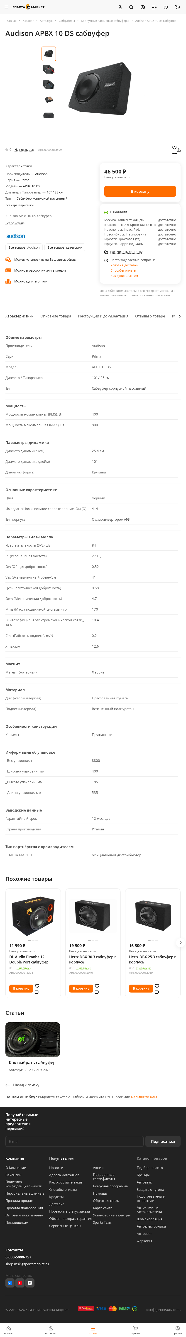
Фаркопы (144, 1240)
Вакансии (13, 1175)
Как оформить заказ (65, 1182)
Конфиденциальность (163, 1309)
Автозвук (144, 1182)
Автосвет (144, 1233)
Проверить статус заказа (69, 1211)
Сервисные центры (65, 1225)
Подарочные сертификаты (104, 1176)
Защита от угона (150, 1189)
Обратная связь (106, 1200)
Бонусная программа (110, 1186)
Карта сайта (102, 1208)
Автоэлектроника (151, 1226)
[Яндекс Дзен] (29, 1282)
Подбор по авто (150, 1167)
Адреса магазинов (64, 1175)
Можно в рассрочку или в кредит (40, 270)
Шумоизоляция (149, 1219)
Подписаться (163, 1141)
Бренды (143, 1175)
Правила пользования (24, 1208)
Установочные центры (112, 1215)
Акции (98, 1167)
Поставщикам (16, 1222)
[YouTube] (19, 1282)
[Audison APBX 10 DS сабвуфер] (101, 91)
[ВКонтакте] (10, 1282)
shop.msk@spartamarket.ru (27, 1264)
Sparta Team (102, 1222)
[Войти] (143, 7)
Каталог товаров (152, 1158)
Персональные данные (24, 1193)
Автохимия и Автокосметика (149, 1209)
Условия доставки (124, 265)
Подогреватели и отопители (151, 1198)
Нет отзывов (24, 149)
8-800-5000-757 (18, 1257)
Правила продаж (19, 1200)
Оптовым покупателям (24, 1215)
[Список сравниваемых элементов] (154, 7)
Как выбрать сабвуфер (32, 1062)
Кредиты (56, 1196)
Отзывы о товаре (150, 316)
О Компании (15, 1167)
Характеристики (19, 316)
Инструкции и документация (103, 316)
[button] (180, 942)
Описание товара (55, 316)
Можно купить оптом (30, 281)
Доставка (56, 1204)
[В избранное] (174, 147)
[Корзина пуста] (177, 7)
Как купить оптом (124, 275)
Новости (56, 1167)
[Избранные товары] (166, 7)
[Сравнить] (174, 153)
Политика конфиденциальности (23, 1183)
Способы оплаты (123, 270)
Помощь (100, 1193)
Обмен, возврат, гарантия (70, 1218)
